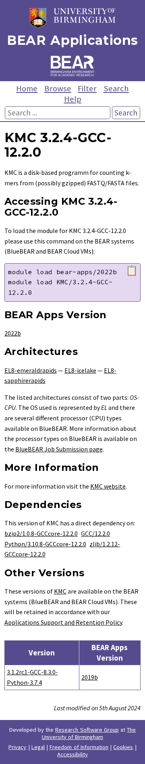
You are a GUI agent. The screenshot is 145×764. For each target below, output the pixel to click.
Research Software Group (87, 729)
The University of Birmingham (89, 733)
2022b (12, 333)
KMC (60, 591)
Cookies (123, 747)
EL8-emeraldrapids (30, 370)
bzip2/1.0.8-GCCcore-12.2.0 (41, 533)
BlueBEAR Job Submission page (59, 449)
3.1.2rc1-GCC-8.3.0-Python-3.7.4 (32, 677)
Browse (57, 88)
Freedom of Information (79, 747)
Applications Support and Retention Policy (63, 622)
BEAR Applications (72, 40)
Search (116, 88)
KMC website (108, 486)
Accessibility (72, 754)
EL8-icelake (80, 370)
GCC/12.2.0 (95, 533)
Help (72, 99)
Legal (38, 747)
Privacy (17, 747)
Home (26, 88)
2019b (89, 677)
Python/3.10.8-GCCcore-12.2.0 (45, 544)
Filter (87, 88)
